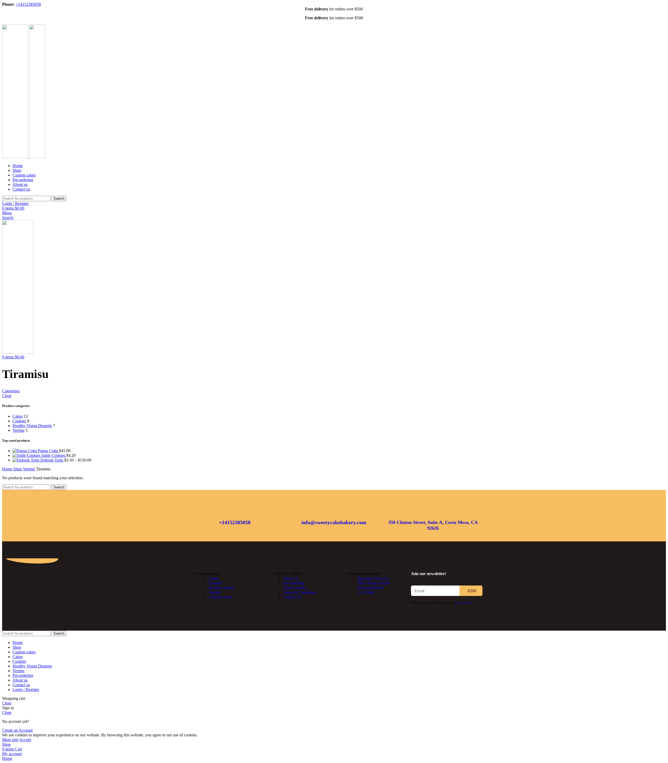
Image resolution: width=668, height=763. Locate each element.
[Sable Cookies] (27, 455)
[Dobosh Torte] (26, 460)
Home (7, 469)
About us (290, 578)
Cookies (19, 421)
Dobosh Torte (52, 460)
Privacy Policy (295, 587)
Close (6, 395)
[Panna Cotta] (25, 450)
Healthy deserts (221, 587)
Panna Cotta (48, 450)
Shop (18, 469)
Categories (11, 391)
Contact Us (292, 597)
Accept (25, 739)
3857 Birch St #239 (373, 583)
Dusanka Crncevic (372, 578)
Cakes (18, 416)
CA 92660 (366, 592)
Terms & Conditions (300, 592)
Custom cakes (220, 597)
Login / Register (26, 689)
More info (10, 739)
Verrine (19, 430)
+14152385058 (28, 4)
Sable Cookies (53, 455)
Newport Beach (370, 587)
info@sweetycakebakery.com (333, 522)
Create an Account (17, 730)
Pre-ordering (293, 583)
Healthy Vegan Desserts (32, 425)
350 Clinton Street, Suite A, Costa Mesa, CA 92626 (433, 525)
